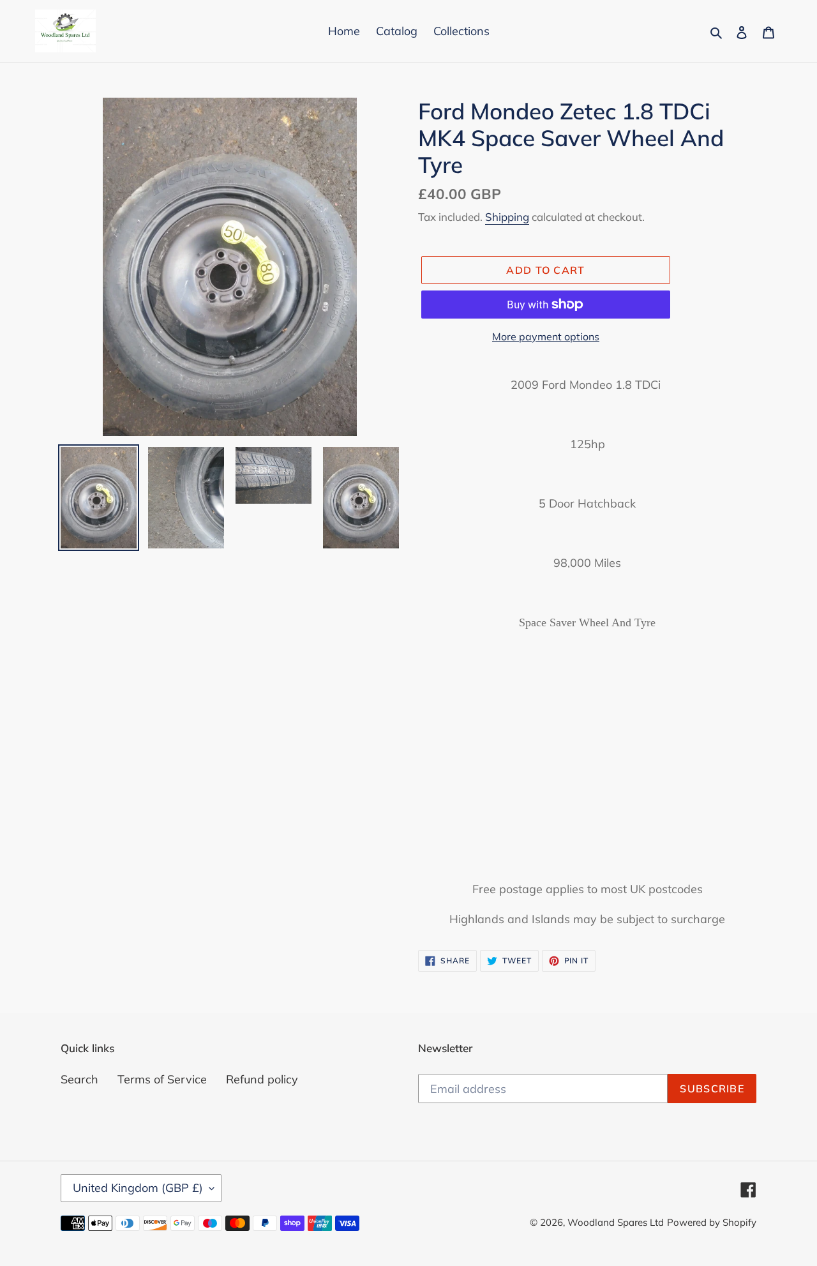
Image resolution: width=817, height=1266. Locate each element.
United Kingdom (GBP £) (138, 1187)
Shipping (507, 216)
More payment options (545, 336)
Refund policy (262, 1079)
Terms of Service (162, 1079)
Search (79, 1079)
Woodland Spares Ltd (615, 1222)
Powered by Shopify (711, 1222)
